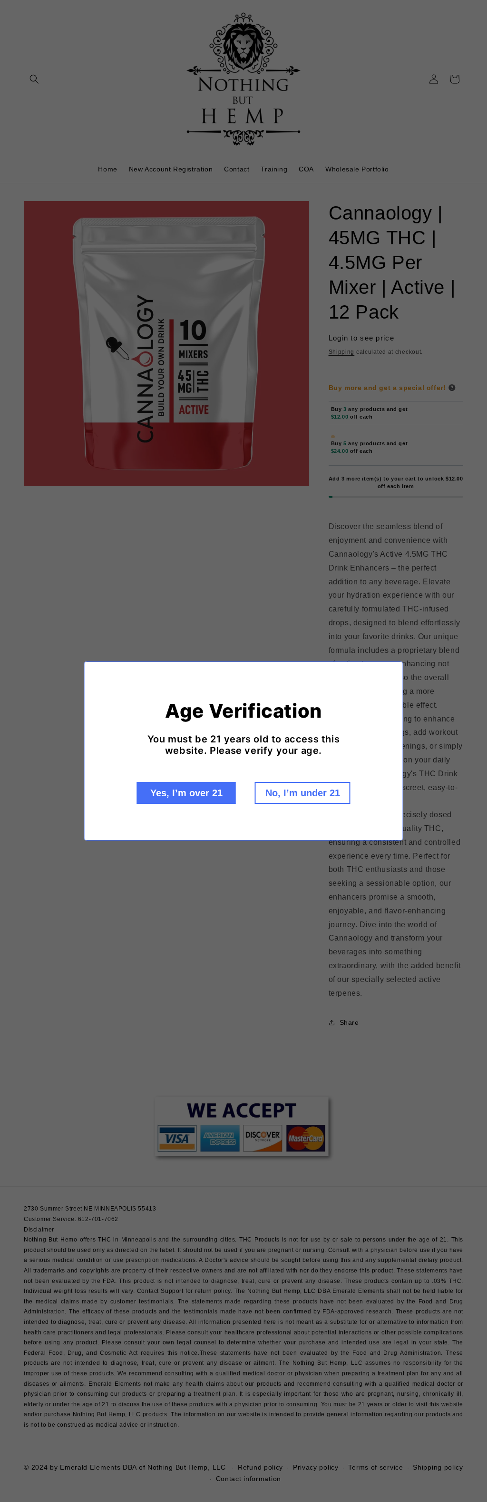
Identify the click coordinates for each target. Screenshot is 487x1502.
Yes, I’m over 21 (186, 793)
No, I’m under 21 (302, 793)
